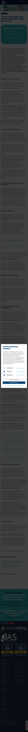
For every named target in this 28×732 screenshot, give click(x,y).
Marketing (10, 375)
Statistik (9, 371)
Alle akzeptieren (14, 382)
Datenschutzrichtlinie (19, 385)
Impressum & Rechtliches (9, 385)
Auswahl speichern (14, 379)
